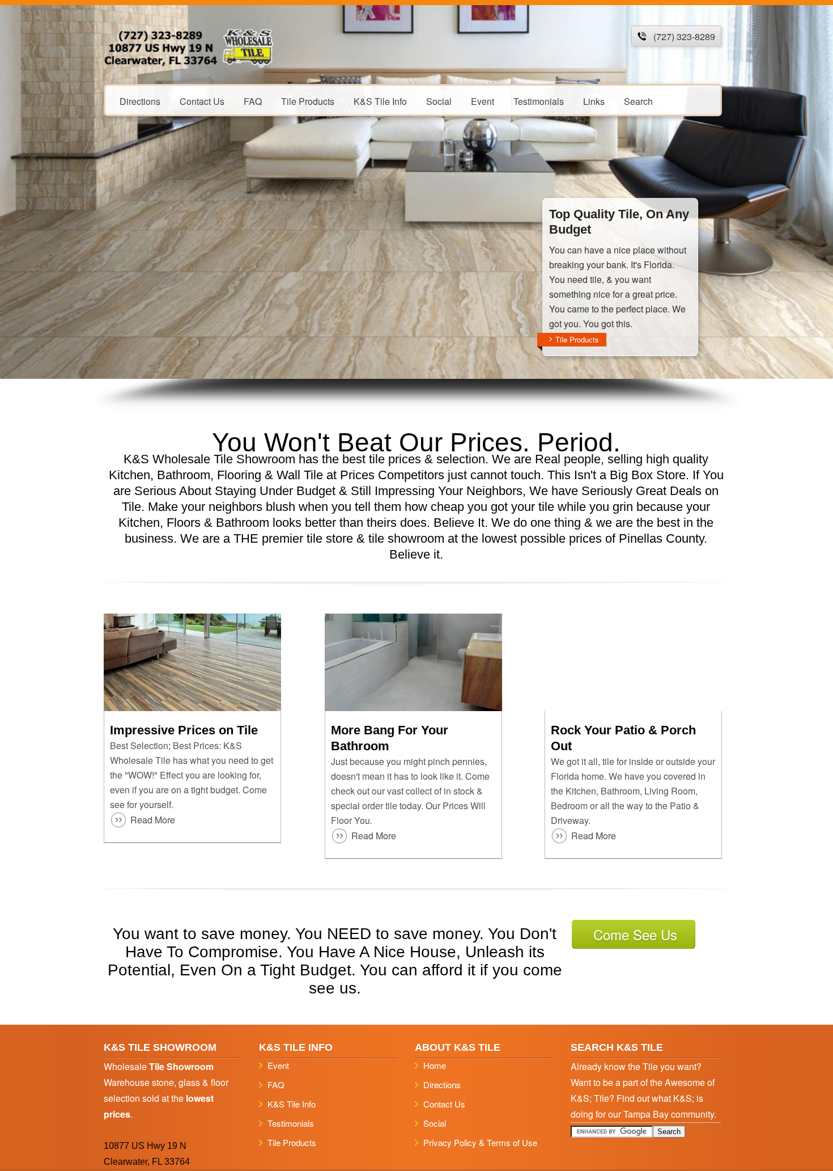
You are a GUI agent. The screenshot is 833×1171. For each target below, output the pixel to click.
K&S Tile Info (380, 100)
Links (594, 100)
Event (482, 100)
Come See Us (635, 934)
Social (439, 100)
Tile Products (307, 100)
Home (434, 1065)
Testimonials (538, 100)
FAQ (253, 100)
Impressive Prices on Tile (184, 730)
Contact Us (202, 100)
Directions (140, 100)
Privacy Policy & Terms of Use (480, 1142)
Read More (152, 819)
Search (638, 100)
